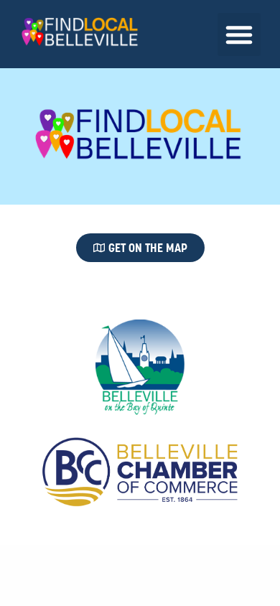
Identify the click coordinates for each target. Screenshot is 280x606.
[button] (239, 34)
